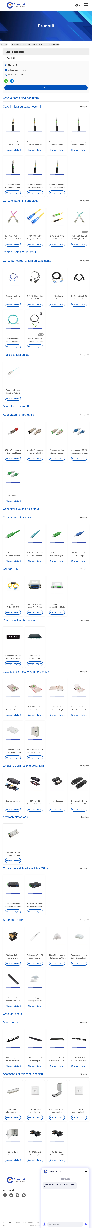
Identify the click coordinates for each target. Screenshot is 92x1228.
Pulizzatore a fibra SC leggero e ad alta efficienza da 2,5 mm (35, 958)
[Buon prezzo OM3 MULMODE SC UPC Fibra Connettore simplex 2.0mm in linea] (35, 537)
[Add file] (44, 1224)
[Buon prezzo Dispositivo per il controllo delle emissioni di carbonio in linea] (35, 1094)
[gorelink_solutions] (12, 81)
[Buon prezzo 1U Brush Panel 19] (35, 1042)
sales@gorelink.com (17, 70)
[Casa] (16, 1183)
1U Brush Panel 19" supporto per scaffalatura (35, 1061)
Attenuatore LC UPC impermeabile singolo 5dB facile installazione (79, 453)
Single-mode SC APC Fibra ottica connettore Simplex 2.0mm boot (13, 556)
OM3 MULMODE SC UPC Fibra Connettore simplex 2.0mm (35, 556)
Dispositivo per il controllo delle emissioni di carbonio (35, 1112)
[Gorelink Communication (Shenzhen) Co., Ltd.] (16, 5)
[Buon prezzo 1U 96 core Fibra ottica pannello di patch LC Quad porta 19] (35, 640)
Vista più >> (84, 107)
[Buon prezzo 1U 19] (79, 1042)
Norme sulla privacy (7, 1223)
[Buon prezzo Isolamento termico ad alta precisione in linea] (13, 477)
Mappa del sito (21, 1222)
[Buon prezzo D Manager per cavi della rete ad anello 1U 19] (13, 1042)
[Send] (86, 1224)
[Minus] (86, 1171)
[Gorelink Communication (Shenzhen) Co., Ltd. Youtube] (11, 1195)
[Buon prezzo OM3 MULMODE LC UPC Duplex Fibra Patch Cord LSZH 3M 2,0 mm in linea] (79, 221)
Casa (5, 44)
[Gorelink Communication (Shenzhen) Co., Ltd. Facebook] (5, 1195)
